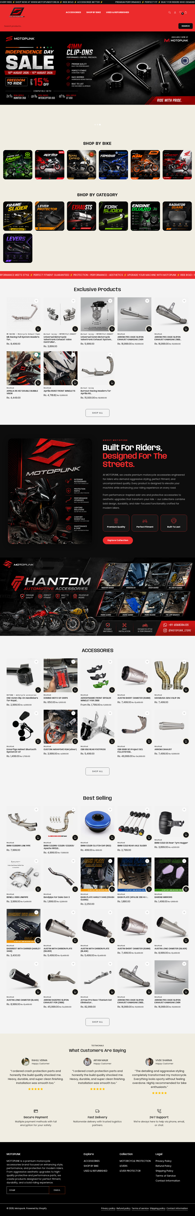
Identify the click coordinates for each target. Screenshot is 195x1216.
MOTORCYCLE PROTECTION (135, 1161)
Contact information (177, 1208)
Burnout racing (50, 334)
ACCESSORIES (92, 1161)
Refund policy (123, 1208)
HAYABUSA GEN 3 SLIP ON (167, 698)
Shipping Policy (164, 1170)
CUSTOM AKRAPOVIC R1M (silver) (60, 749)
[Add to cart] (38, 329)
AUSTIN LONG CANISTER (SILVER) (171, 949)
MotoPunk (121, 334)
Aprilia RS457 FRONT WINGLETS (59, 391)
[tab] (95, 124)
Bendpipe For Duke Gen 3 (57, 897)
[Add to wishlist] (36, 301)
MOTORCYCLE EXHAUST (67, 334)
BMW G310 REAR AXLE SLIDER (132, 846)
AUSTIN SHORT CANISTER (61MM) (134, 698)
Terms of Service (166, 1175)
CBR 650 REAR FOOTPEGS (93, 749)
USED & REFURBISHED (95, 1170)
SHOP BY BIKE (91, 1166)
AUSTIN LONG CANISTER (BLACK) (23, 1000)
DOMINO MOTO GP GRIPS (56, 698)
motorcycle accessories (26, 695)
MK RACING (11, 334)
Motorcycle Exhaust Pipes (29, 334)
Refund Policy (163, 1166)
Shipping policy (157, 1208)
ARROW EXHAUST (163, 749)
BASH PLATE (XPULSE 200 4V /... (133, 897)
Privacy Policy (164, 1161)
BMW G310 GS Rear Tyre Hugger (171, 843)
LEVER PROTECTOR (130, 1170)
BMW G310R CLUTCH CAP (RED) (96, 846)
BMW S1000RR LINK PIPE (19, 846)
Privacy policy (108, 1208)
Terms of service (140, 1208)
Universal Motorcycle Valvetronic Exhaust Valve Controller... (58, 339)
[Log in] (175, 12)
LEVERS (123, 1166)
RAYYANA (10, 695)
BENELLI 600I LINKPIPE (17, 897)
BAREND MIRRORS (163, 897)
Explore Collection (118, 540)
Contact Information (168, 1180)
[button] (169, 12)
